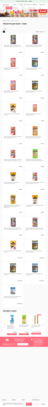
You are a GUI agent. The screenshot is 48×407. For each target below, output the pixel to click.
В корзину (35, 78)
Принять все (28, 404)
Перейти (30, 1)
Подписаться (22, 344)
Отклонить (36, 404)
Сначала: (37, 31)
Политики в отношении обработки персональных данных (38, 341)
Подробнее (43, 404)
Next (44, 325)
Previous (5, 326)
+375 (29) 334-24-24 (29, 4)
